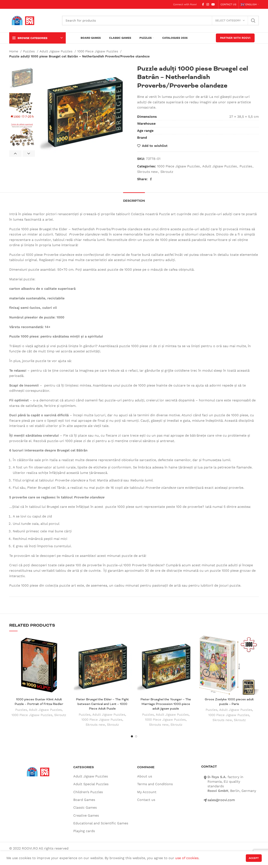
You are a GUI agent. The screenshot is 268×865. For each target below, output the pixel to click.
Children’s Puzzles (88, 792)
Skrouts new (147, 172)
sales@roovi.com (221, 800)
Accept (254, 858)
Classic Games (85, 807)
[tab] (134, 198)
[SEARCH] (253, 20)
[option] (22, 77)
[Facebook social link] (203, 4)
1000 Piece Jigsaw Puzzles (98, 51)
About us (144, 776)
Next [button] (29, 153)
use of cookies (186, 858)
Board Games (84, 800)
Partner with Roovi (235, 37)
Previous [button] (15, 153)
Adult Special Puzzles (90, 784)
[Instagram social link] (207, 4)
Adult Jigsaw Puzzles (56, 51)
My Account (146, 792)
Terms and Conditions (155, 784)
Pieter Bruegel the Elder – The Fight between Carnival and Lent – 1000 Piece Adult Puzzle (102, 704)
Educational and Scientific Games (100, 823)
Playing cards (84, 831)
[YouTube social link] (213, 4)
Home (14, 51)
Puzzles (29, 51)
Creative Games (86, 815)
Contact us (146, 800)
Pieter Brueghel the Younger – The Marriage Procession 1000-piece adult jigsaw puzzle (165, 704)
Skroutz (166, 172)
